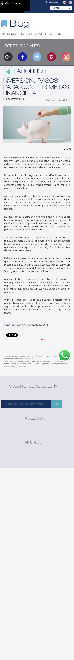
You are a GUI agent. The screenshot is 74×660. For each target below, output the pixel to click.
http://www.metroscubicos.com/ (31, 324)
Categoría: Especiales (57, 100)
